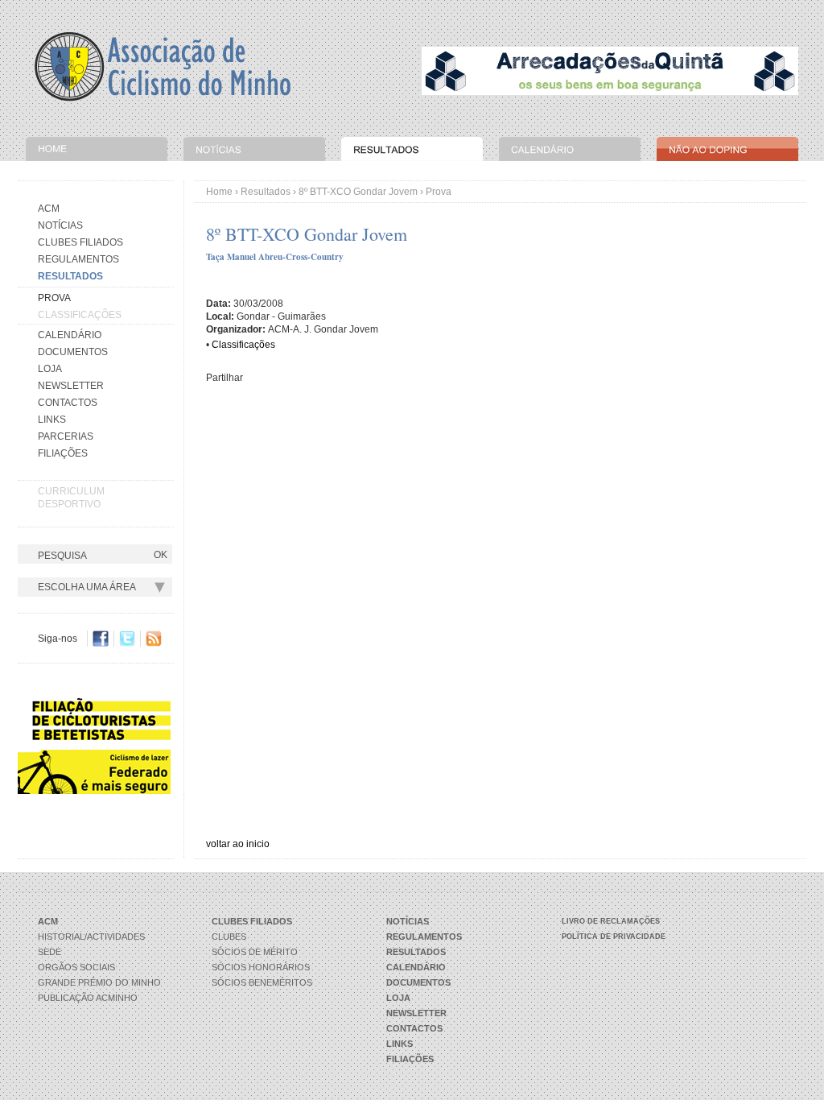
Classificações (80, 314)
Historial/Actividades (91, 936)
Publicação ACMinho (88, 998)
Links (52, 419)
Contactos (67, 402)
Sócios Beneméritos (262, 982)
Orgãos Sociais (76, 967)
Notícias (60, 225)
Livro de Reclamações (611, 921)
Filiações (63, 453)
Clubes (229, 936)
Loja (50, 368)
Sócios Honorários (261, 967)
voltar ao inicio (238, 844)
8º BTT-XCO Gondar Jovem (358, 191)
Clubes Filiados (80, 242)
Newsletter (71, 385)
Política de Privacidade (613, 937)
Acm (49, 208)
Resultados (265, 191)
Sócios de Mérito (255, 952)
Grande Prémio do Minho (99, 982)
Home (219, 191)
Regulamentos (78, 259)
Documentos (73, 352)
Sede (49, 952)
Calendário (69, 335)
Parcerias (65, 436)
